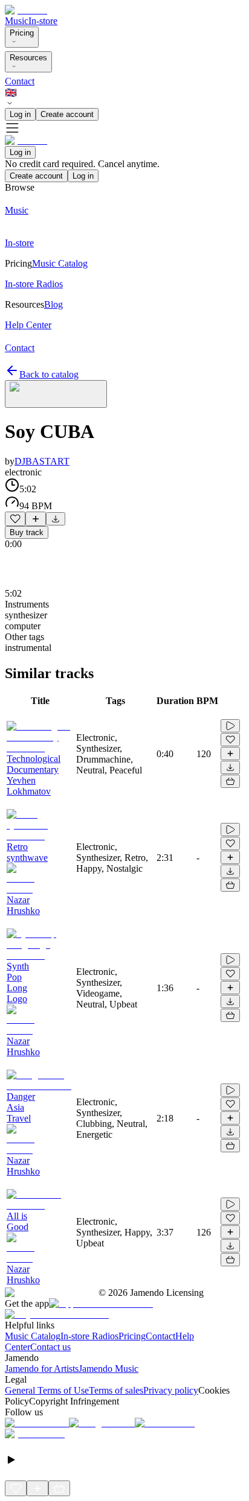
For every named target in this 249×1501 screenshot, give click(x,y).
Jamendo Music (108, 1368)
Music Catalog (32, 1336)
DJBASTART (42, 461)
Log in (20, 114)
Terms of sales (116, 1390)
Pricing (22, 32)
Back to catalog (49, 374)
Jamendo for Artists (42, 1368)
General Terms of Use (47, 1390)
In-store (42, 21)
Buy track (27, 532)
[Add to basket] (230, 781)
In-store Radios (89, 1336)
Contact (19, 81)
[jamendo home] (26, 10)
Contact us (50, 1347)
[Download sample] (55, 518)
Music (16, 21)
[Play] (56, 394)
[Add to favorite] (15, 519)
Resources (28, 57)
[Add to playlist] (35, 519)
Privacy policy (170, 1390)
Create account (67, 114)
